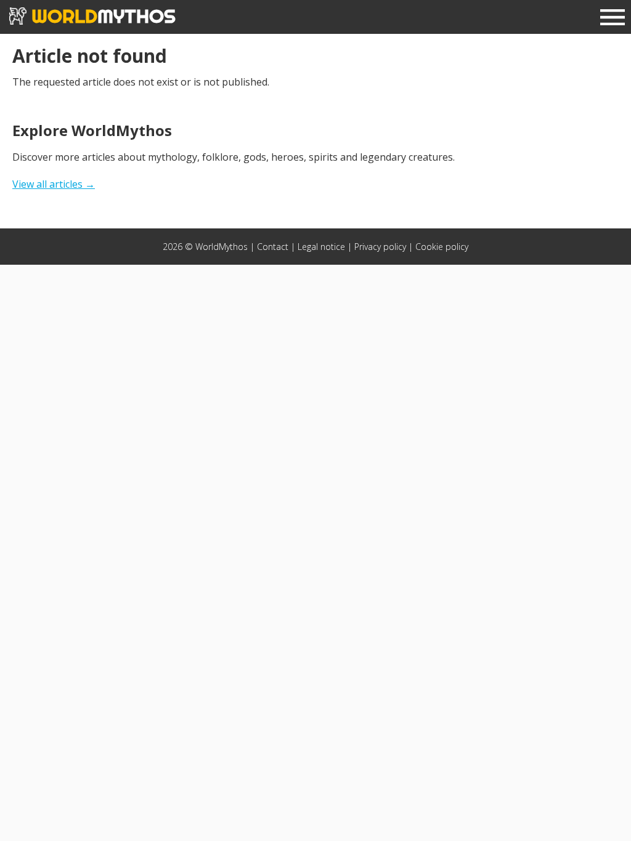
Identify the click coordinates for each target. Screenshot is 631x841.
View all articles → (53, 184)
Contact (272, 246)
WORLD (101, 16)
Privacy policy (380, 246)
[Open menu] (612, 18)
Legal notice (321, 246)
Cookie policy (441, 246)
